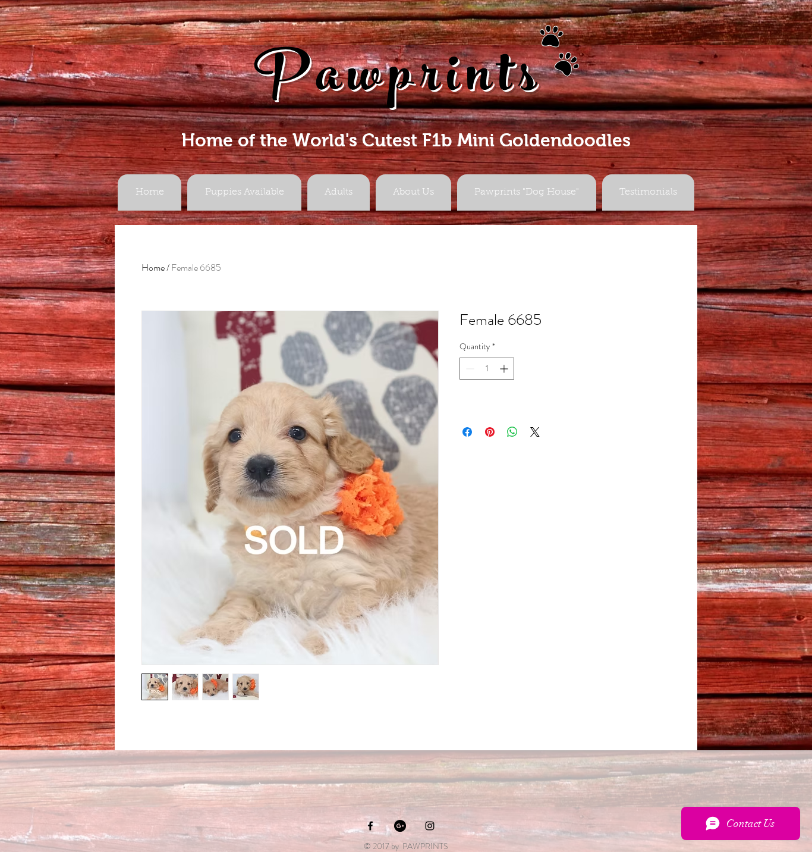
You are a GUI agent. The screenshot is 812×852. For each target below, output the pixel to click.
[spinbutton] (487, 368)
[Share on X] (535, 432)
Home (153, 267)
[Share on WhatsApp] (512, 432)
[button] (338, 192)
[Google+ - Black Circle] (400, 826)
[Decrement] (468, 368)
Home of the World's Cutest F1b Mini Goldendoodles (406, 140)
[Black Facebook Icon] (370, 826)
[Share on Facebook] (467, 432)
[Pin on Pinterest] (490, 432)
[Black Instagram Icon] (430, 826)
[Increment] (505, 368)
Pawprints (399, 81)
